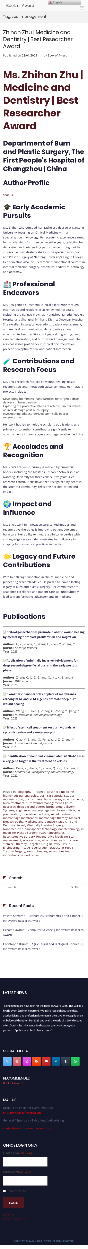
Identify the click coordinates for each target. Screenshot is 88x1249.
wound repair (29, 855)
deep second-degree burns (35, 807)
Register (8, 1215)
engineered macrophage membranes (41, 810)
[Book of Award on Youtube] (46, 1061)
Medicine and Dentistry (41, 821)
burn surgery (34, 799)
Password (17, 1172)
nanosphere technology (41, 829)
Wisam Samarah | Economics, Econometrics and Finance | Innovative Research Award (43, 918)
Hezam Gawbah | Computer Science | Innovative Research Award (43, 932)
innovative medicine (35, 814)
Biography (24, 792)
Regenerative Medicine (52, 836)
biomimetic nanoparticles (20, 795)
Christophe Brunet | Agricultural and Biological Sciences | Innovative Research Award (43, 946)
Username (18, 1153)
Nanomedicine (13, 829)
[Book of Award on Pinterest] (17, 1061)
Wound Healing (37, 851)
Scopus (8, 195)
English (57, 2)
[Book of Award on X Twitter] (7, 1061)
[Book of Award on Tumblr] (65, 1061)
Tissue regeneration (35, 847)
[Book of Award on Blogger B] (36, 1061)
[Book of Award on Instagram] (27, 1061)
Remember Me (17, 1191)
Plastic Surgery (27, 833)
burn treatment (13, 803)
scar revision (31, 840)
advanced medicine (60, 792)
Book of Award (20, 5)
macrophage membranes (20, 818)
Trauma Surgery (14, 851)
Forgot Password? (15, 1218)
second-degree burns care (60, 840)
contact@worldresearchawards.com (27, 1128)
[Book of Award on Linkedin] (56, 1061)
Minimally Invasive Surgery (45, 825)
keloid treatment (62, 814)
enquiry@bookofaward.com (22, 1113)
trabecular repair (61, 847)
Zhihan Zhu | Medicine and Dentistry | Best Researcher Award (38, 39)
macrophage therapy (53, 818)
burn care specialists (53, 795)
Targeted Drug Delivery (44, 844)
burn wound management (44, 803)
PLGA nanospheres (52, 833)
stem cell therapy (15, 844)
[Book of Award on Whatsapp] (75, 1061)
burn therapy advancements (63, 799)
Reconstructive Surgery (19, 836)
